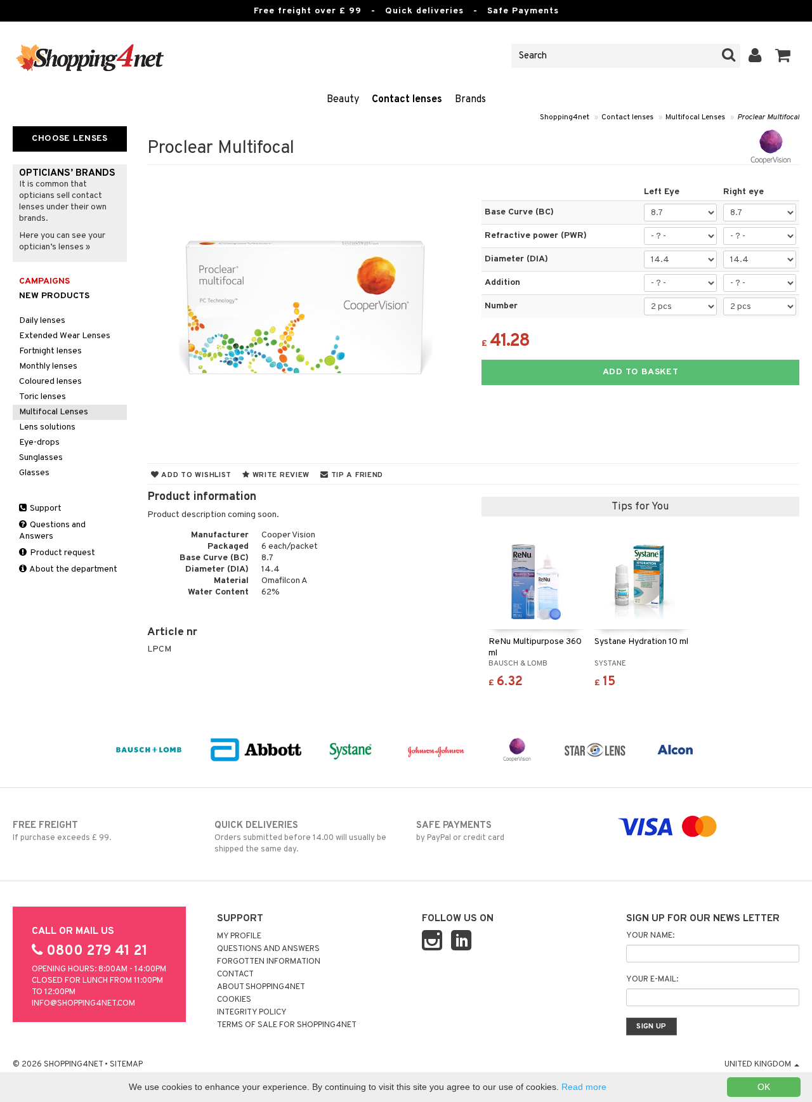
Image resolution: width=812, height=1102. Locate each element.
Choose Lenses (69, 138)
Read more (583, 1087)
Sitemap (126, 1064)
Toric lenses (42, 396)
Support (45, 508)
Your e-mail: (652, 979)
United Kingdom (758, 1064)
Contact (235, 974)
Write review (280, 475)
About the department (72, 569)
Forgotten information (268, 962)
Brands (470, 99)
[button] (783, 56)
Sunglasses (41, 457)
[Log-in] (755, 56)
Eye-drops (39, 442)
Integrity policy (252, 1012)
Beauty (343, 99)
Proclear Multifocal (768, 117)
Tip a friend (356, 475)
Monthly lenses (48, 366)
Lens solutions (47, 427)
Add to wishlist (195, 475)
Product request (61, 553)
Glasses (34, 473)
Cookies (234, 1000)
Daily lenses (42, 320)
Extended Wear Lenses (64, 336)
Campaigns (44, 281)
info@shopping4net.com (83, 1004)
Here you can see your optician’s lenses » (62, 241)
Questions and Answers (52, 531)
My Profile (239, 936)
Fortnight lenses (50, 351)
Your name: (650, 936)
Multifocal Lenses (695, 117)
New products (54, 296)
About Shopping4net (261, 987)
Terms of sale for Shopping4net (287, 1025)
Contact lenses (407, 99)
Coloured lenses (50, 381)
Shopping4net (564, 117)
